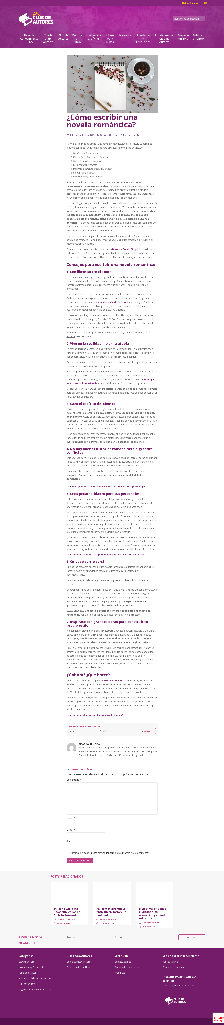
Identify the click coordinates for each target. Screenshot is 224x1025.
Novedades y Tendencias (143, 39)
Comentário (74, 779)
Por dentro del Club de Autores (164, 39)
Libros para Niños (110, 39)
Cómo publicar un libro (79, 962)
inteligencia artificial (93, 37)
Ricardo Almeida (108, 135)
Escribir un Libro (77, 39)
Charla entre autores (48, 39)
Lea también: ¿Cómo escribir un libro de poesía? (95, 714)
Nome (71, 818)
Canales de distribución (126, 967)
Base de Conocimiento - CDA (29, 39)
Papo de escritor (27, 973)
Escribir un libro (27, 962)
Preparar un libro (183, 37)
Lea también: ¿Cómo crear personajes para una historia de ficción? (106, 554)
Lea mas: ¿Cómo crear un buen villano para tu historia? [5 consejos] (106, 486)
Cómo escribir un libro (78, 967)
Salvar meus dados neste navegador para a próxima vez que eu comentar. (109, 852)
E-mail (71, 829)
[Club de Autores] (184, 999)
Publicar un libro (27, 984)
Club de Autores (190, 3)
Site (69, 841)
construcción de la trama (113, 302)
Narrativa (125, 35)
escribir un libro (113, 680)
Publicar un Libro (198, 37)
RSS (205, 3)
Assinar (147, 731)
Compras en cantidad (174, 967)
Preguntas (119, 973)
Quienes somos (122, 962)
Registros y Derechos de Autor (35, 989)
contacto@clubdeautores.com (178, 985)
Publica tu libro (170, 962)
